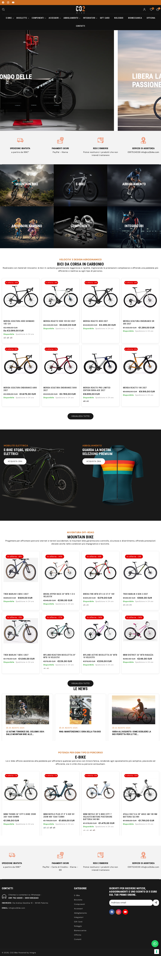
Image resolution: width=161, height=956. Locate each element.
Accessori (78, 908)
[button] (3, 9)
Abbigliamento (80, 913)
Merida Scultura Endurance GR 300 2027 (138, 322)
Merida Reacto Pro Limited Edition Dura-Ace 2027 (96, 388)
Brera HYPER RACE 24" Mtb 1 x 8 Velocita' (59, 595)
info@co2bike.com (150, 152)
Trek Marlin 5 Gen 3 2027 (16, 594)
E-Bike (77, 895)
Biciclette (78, 900)
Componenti (79, 904)
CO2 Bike (14, 952)
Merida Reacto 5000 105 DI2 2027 (59, 321)
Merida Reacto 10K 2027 (135, 387)
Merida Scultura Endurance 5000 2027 (60, 388)
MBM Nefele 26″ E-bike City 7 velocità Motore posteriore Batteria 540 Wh (137, 817)
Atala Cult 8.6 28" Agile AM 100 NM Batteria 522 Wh (100, 815)
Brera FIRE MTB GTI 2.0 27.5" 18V (98, 594)
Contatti (77, 939)
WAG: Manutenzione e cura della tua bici (80, 731)
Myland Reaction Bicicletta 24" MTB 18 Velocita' (59, 656)
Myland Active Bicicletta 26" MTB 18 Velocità (100, 656)
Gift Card (78, 922)
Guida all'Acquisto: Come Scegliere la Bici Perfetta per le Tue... (131, 732)
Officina (77, 935)
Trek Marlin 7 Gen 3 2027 (16, 655)
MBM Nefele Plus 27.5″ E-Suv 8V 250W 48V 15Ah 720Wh (19, 815)
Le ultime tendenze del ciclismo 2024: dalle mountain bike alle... (25, 732)
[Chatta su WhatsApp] (154, 943)
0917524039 (134, 152)
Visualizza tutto (80, 416)
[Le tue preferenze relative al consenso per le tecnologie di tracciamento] (156, 951)
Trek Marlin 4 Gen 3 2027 (135, 594)
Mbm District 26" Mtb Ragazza (138, 655)
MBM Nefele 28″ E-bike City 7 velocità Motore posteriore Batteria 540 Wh (58, 817)
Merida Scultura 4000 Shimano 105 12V (19, 322)
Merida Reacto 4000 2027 (95, 321)
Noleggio (78, 926)
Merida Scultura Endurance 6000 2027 (20, 388)
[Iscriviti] (156, 903)
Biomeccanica (80, 930)
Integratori (78, 917)
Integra (33, 952)
